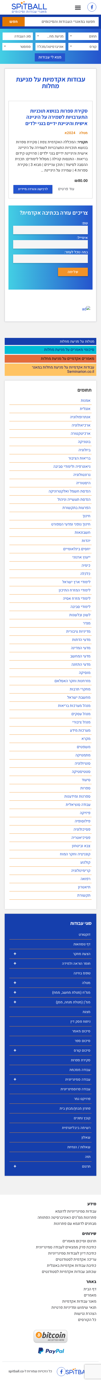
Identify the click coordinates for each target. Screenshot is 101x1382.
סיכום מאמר (81, 1031)
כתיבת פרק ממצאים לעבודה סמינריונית (66, 1247)
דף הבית (90, 1289)
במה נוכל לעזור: (76, 252)
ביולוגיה (84, 450)
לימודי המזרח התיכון (74, 590)
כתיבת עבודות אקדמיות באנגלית (71, 1265)
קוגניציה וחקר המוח (75, 854)
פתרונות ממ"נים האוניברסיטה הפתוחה (67, 1217)
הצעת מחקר (52, 953)
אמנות (85, 400)
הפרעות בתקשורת (76, 508)
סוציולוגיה (82, 763)
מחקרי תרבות (80, 689)
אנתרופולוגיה (80, 417)
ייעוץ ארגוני (81, 557)
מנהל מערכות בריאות (74, 706)
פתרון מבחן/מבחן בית (75, 1108)
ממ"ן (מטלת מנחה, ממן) (52, 1002)
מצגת (86, 1011)
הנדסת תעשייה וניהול (74, 499)
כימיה (86, 565)
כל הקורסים (87, 1320)
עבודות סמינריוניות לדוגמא (75, 1211)
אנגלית (85, 409)
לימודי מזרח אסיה (76, 598)
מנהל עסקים (80, 714)
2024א (70, 132)
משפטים (83, 747)
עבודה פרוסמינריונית (75, 1089)
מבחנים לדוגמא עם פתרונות (75, 1223)
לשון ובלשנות (79, 615)
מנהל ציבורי (81, 722)
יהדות (86, 541)
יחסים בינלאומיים (76, 549)
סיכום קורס (52, 1050)
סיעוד (86, 780)
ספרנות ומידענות (77, 796)
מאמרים (90, 1295)
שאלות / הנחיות (78, 1147)
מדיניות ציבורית (78, 631)
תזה (87, 1156)
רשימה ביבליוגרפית (76, 1127)
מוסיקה (84, 673)
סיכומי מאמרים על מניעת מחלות (69, 350)
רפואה (85, 879)
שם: (85, 223)
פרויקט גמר (82, 1098)
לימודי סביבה (80, 607)
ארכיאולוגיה (81, 425)
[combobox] (83, 36)
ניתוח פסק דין (80, 1021)
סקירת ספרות (80, 1060)
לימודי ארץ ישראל (76, 582)
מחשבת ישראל (78, 697)
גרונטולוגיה (81, 475)
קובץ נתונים (82, 1118)
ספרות (85, 788)
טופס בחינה (82, 973)
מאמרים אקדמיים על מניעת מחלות (67, 359)
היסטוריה (83, 483)
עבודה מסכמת (80, 1069)
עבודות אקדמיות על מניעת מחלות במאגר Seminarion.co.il (63, 369)
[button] (78, 7)
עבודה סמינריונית (52, 1079)
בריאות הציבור (79, 458)
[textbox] (83, 36)
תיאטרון (84, 887)
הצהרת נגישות (85, 1313)
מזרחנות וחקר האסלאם (72, 681)
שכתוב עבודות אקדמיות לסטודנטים (69, 1272)
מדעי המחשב (80, 656)
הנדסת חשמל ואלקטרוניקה (69, 491)
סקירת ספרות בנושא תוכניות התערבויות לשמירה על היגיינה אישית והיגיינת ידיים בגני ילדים (56, 117)
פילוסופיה (82, 821)
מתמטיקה (82, 755)
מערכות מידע (80, 730)
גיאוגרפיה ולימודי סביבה (71, 466)
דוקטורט (84, 934)
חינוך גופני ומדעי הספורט (70, 524)
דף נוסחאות (82, 944)
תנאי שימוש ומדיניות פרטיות (73, 1307)
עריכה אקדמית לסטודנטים (76, 1259)
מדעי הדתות (81, 640)
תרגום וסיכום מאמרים (79, 1241)
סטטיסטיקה (81, 772)
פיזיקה (85, 813)
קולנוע (85, 862)
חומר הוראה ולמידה (52, 963)
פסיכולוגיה (82, 829)
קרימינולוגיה (80, 870)
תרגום (52, 1166)
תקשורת (83, 895)
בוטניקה (84, 442)
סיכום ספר (82, 1040)
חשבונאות (82, 532)
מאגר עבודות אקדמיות (79, 1301)
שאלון (86, 1137)
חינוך (86, 516)
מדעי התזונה (80, 664)
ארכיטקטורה (80, 433)
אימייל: (82, 237)
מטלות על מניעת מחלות (77, 341)
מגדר (86, 623)
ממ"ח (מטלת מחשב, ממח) (52, 992)
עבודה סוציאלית (78, 805)
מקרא (86, 739)
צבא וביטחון (81, 846)
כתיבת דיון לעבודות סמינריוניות (72, 1253)
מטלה (52, 982)
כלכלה (85, 574)
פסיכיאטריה (80, 838)
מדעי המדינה (80, 648)
